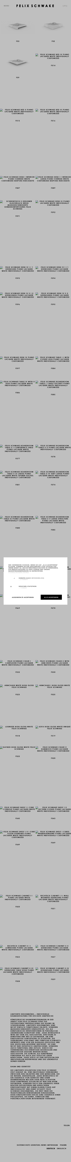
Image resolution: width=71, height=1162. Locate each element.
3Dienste (23, 579)
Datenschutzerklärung (18, 572)
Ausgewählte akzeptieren (23, 597)
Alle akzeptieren (51, 597)
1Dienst (23, 588)
